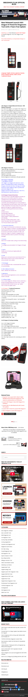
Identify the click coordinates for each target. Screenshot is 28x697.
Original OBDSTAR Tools (6, 574)
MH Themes (22, 695)
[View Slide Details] (14, 13)
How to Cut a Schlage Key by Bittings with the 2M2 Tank (13, 656)
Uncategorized (4, 587)
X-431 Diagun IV (5, 288)
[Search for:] (14, 457)
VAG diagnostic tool (5, 590)
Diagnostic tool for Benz (6, 546)
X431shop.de (4, 669)
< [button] (2, 13)
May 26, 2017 (5, 29)
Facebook (14, 689)
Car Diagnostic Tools (6, 537)
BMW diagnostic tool (6, 535)
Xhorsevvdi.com (4, 663)
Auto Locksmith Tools (6, 533)
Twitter (22, 689)
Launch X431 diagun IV (10, 413)
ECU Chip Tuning (5, 549)
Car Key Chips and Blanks (7, 539)
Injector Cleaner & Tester (7, 555)
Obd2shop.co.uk (5, 32)
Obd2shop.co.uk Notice (6, 565)
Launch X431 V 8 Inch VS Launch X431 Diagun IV (14, 408)
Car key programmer (5, 542)
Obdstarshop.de (4, 674)
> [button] (26, 13)
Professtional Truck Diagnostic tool (9, 583)
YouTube (6, 692)
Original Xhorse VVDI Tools (7, 576)
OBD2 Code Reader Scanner (7, 562)
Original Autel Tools (5, 567)
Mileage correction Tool (6, 560)
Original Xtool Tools (5, 578)
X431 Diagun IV (5, 179)
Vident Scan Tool (5, 592)
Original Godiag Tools (6, 569)
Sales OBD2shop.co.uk (14, 29)
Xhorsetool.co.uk (5, 666)
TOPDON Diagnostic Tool (7, 585)
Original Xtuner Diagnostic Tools (8, 581)
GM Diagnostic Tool (5, 553)
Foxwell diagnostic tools (6, 551)
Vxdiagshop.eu (4, 672)
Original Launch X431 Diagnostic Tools (9, 571)
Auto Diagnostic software (7, 530)
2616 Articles (21, 427)
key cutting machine (5, 558)
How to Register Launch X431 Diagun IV (12, 410)
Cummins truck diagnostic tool (8, 544)
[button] (26, 19)
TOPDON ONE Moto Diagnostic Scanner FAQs (11, 639)
